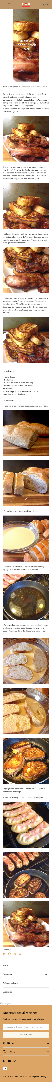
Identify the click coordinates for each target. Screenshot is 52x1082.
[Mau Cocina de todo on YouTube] (11, 1061)
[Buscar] (9, 4)
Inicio (5, 87)
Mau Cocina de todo (18, 1076)
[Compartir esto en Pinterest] (14, 953)
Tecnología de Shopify (36, 1076)
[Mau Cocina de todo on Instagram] (16, 1061)
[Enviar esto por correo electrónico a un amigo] (20, 953)
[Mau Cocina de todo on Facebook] (5, 1061)
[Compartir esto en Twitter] (5, 953)
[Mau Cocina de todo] (26, 4)
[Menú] (4, 4)
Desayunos (14, 87)
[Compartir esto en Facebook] (9, 953)
